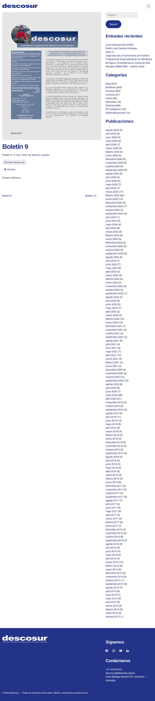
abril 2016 (111, 558)
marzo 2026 (112, 148)
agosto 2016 (112, 544)
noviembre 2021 (114, 329)
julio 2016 (111, 547)
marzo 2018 (112, 475)
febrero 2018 (112, 478)
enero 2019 (112, 438)
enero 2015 (112, 613)
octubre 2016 (113, 536)
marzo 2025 (112, 191)
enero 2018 (112, 482)
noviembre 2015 (114, 576)
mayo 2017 (112, 511)
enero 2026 (112, 155)
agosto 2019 (112, 413)
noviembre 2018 (114, 446)
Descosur (14, 692)
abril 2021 (111, 355)
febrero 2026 (112, 151)
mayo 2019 (112, 424)
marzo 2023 (112, 275)
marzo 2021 (112, 358)
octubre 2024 (113, 210)
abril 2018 (111, 471)
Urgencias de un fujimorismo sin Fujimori (127, 55)
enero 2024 (112, 239)
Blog (108, 83)
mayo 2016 (112, 555)
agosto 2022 (112, 297)
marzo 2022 (112, 315)
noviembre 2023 (114, 246)
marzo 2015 (112, 605)
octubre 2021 (113, 333)
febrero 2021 (112, 362)
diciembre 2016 (114, 529)
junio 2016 (111, 551)
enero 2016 (112, 569)
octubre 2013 (113, 616)
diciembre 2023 (114, 242)
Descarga (11, 169)
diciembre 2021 (114, 326)
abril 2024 (111, 228)
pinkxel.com (82, 692)
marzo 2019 (112, 431)
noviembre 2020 (114, 373)
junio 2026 (111, 137)
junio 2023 (111, 264)
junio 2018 (111, 464)
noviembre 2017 (114, 489)
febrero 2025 (112, 195)
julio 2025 (111, 177)
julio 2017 (111, 504)
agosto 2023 (112, 257)
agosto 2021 (112, 340)
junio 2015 (111, 594)
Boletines (16, 177)
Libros (109, 98)
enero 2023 (112, 282)
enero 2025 (112, 199)
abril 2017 (111, 515)
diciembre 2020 (114, 369)
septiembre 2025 (115, 170)
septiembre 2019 (115, 409)
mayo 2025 (112, 184)
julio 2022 (111, 300)
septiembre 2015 (115, 584)
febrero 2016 (112, 565)
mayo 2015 (112, 598)
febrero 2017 (112, 522)
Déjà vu (110, 52)
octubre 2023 (113, 249)
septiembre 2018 (115, 453)
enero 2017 (112, 525)
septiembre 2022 (115, 293)
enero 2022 (112, 322)
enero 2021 (112, 366)
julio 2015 (111, 591)
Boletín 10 (90, 195)
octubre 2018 (113, 449)
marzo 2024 (112, 231)
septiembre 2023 (115, 253)
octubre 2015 (113, 580)
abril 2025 (111, 188)
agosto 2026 (112, 130)
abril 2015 (111, 602)
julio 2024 (111, 217)
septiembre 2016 (115, 540)
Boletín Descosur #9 (16, 162)
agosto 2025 (112, 173)
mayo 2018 (112, 467)
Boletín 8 (7, 195)
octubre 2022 (113, 289)
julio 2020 (111, 387)
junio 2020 (111, 391)
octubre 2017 (113, 493)
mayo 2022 (112, 308)
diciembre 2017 (114, 486)
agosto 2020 (112, 384)
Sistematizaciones (115, 112)
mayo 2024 (112, 224)
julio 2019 (111, 417)
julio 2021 (111, 344)
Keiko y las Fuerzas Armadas (121, 48)
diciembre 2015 (114, 573)
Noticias (110, 105)
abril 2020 (111, 398)
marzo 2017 (112, 518)
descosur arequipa (40, 154)
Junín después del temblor (120, 44)
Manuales (111, 101)
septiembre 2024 (115, 213)
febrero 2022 (112, 318)
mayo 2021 (112, 351)
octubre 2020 (113, 377)
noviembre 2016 (114, 533)
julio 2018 (111, 460)
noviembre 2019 (114, 402)
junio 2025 (111, 180)
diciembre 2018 (114, 442)
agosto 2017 (112, 500)
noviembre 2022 (114, 286)
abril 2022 (111, 311)
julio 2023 (111, 260)
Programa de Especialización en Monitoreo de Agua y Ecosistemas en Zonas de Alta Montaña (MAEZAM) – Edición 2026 (129, 62)
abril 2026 (111, 144)
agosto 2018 (112, 456)
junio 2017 (111, 507)
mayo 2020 (112, 395)
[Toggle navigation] (148, 6)
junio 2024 (111, 220)
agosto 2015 (112, 587)
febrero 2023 (112, 279)
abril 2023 (111, 271)
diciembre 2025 (114, 159)
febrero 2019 (112, 435)
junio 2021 (111, 348)
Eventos (110, 91)
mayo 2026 (112, 141)
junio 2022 (111, 304)
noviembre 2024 (114, 206)
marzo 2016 (112, 562)
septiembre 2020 (115, 380)
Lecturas (110, 94)
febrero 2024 (112, 235)
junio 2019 (111, 420)
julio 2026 (111, 133)
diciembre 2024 (114, 202)
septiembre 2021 (115, 337)
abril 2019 (111, 427)
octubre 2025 (113, 166)
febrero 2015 (112, 609)
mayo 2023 (112, 268)
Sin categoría (113, 109)
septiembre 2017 (115, 496)
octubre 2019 (113, 406)
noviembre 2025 (114, 162)
